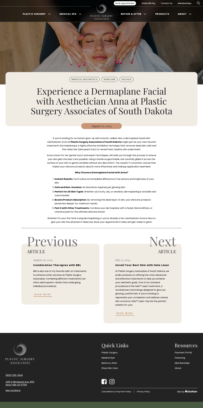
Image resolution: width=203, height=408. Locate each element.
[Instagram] (111, 381)
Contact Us (166, 3)
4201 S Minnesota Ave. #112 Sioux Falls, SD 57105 (20, 383)
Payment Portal (183, 352)
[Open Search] (198, 3)
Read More (43, 294)
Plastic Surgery (34, 14)
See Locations (13, 390)
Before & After (131, 14)
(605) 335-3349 (14, 375)
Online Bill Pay (148, 3)
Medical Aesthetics (84, 79)
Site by (181, 391)
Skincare (109, 79)
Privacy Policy (143, 391)
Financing (180, 358)
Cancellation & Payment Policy (116, 391)
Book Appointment (124, 3)
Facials (126, 79)
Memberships (184, 3)
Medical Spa (68, 14)
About (182, 14)
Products (162, 14)
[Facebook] (104, 381)
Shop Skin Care (110, 368)
